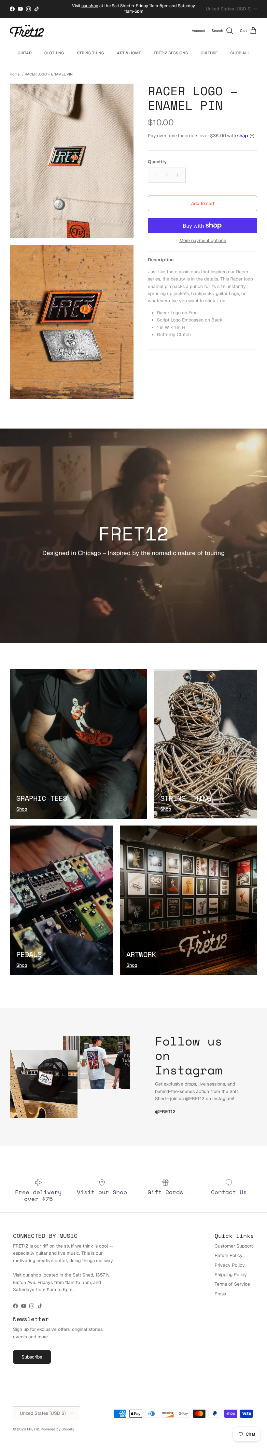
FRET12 (33, 1429)
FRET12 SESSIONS (171, 53)
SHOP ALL (240, 53)
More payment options (202, 240)
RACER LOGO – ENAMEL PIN (49, 74)
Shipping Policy (231, 1274)
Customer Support (234, 1246)
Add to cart (202, 203)
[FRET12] (27, 31)
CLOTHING (54, 53)
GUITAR (25, 53)
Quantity (157, 162)
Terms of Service (232, 1284)
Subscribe (31, 1357)
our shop (89, 5)
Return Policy (229, 1255)
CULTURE (209, 53)
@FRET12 (165, 1111)
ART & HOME (129, 53)
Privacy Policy (230, 1265)
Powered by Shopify (57, 1429)
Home (15, 74)
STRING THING (90, 53)
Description (161, 260)
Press (220, 1294)
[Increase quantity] (179, 175)
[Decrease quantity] (154, 175)
